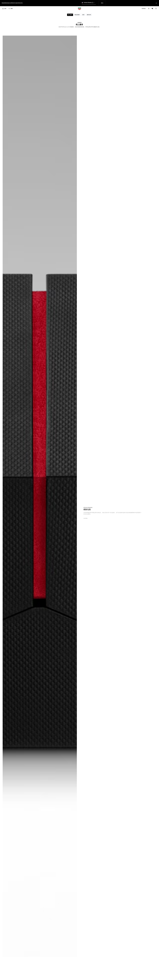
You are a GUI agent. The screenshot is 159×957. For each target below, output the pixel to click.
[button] (152, 8)
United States (87, 2)
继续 (103, 3)
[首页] (79, 8)
